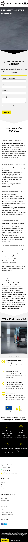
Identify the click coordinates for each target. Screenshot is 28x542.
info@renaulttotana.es (10, 473)
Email (4, 84)
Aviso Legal (4, 510)
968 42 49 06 (6, 467)
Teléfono (5, 90)
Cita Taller (4, 498)
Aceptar (5, 540)
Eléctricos (4, 487)
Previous (1, 337)
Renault (3, 482)
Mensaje (5, 97)
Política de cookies (6, 512)
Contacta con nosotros (10, 461)
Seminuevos (4, 489)
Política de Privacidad (18, 105)
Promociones (5, 500)
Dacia (2, 484)
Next (27, 337)
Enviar (7, 112)
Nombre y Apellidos (8, 78)
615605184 (6, 470)
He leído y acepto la (14, 105)
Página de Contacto (7, 465)
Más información (15, 540)
